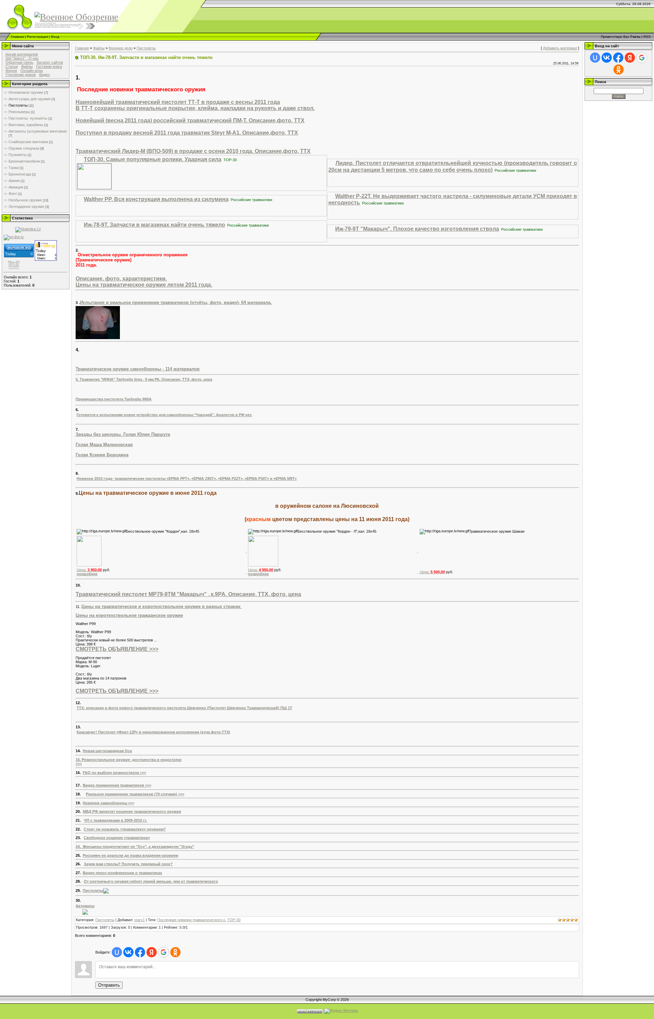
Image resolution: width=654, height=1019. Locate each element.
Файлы (99, 48)
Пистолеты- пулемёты (28, 118)
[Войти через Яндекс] (151, 952)
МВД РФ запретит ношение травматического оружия (132, 811)
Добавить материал (560, 48)
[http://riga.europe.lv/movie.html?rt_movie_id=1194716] (94, 176)
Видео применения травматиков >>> (117, 785)
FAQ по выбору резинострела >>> (114, 773)
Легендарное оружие (26, 206)
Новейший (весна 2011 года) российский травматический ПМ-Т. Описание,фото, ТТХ (190, 120)
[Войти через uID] (117, 952)
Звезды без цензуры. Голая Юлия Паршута (123, 434)
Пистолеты (18, 105)
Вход (55, 37)
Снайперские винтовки (28, 142)
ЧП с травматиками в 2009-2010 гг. (115, 820)
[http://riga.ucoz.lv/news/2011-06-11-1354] (89, 551)
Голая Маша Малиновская (104, 444)
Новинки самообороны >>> (108, 803)
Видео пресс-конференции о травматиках (122, 873)
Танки (14, 168)
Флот (13, 194)
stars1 (139, 920)
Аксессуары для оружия (29, 99)
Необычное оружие (25, 200)
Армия (14, 181)
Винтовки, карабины (26, 125)
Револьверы (19, 112)
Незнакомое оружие (26, 92)
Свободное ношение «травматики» (117, 838)
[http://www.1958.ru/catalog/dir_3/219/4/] (85, 912)
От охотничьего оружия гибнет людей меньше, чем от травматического (151, 881)
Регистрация (37, 37)
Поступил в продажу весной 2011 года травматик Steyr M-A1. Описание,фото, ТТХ (187, 133)
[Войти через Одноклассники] (175, 952)
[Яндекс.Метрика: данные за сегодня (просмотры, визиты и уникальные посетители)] (341, 1011)
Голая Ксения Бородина (102, 454)
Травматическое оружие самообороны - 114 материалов (138, 368)
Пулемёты (18, 155)
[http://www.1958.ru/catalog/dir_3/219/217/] (106, 890)
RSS (647, 37)
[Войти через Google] (163, 952)
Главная (17, 37)
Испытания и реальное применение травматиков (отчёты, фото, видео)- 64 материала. (176, 302)
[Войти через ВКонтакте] (128, 952)
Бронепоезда (20, 174)
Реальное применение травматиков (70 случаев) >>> (135, 794)
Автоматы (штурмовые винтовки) (38, 131)
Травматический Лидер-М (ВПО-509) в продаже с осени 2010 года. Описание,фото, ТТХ (193, 151)
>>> (79, 764)
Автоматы (85, 906)
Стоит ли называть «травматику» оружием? (125, 829)
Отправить (109, 985)
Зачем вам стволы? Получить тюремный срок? (128, 864)
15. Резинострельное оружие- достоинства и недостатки (129, 760)
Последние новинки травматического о (191, 920)
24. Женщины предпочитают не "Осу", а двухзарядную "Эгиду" (135, 847)
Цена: (89, 570)
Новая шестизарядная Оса (107, 751)
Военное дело (121, 48)
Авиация (16, 187)
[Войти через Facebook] (140, 952)
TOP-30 (233, 920)
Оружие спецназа (24, 148)
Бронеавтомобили (24, 161)
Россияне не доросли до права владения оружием (130, 855)
